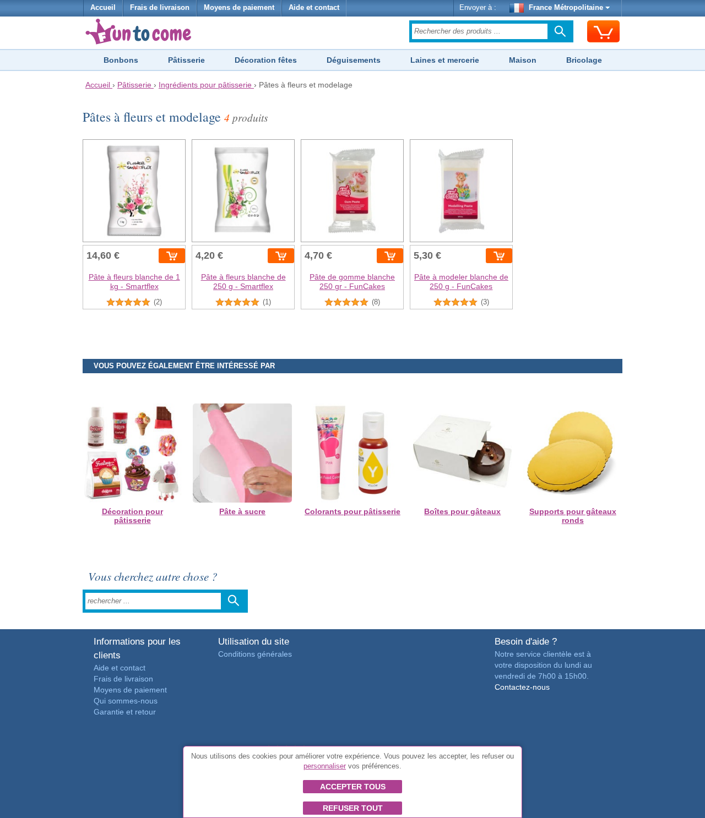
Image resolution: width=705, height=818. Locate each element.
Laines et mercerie (444, 60)
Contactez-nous (522, 687)
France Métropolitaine (566, 8)
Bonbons (121, 60)
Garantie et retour (125, 711)
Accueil (103, 8)
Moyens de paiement (239, 8)
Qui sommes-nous (126, 700)
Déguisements (354, 60)
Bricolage (584, 60)
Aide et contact (314, 8)
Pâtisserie (186, 60)
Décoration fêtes (266, 60)
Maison (522, 60)
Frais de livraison (159, 8)
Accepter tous (353, 786)
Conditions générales (255, 654)
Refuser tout (353, 808)
